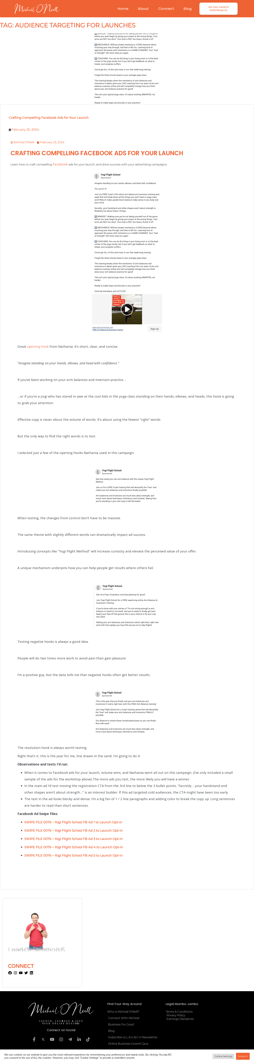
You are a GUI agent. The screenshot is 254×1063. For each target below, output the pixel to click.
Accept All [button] (243, 1056)
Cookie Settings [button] (223, 1056)
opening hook (38, 347)
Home (122, 8)
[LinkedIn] (31, 974)
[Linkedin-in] (79, 1039)
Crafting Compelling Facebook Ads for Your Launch (49, 118)
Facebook (60, 164)
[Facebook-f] (34, 1039)
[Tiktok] (88, 1039)
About (143, 8)
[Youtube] (52, 1039)
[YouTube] (21, 974)
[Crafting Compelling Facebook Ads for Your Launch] (127, 68)
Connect (166, 8)
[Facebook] (10, 974)
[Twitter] (26, 974)
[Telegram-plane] (70, 1039)
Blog (188, 8)
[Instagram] (15, 974)
